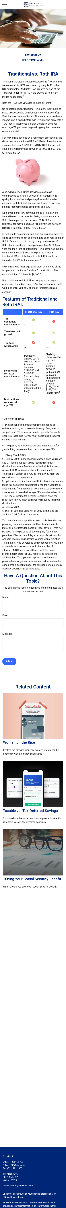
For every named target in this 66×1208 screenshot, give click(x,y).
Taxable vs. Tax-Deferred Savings (30, 811)
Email (5, 615)
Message (7, 633)
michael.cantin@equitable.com (18, 1185)
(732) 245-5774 (17, 1165)
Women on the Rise (19, 742)
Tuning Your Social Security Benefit (32, 879)
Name (5, 597)
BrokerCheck (16, 1197)
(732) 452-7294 (17, 1162)
